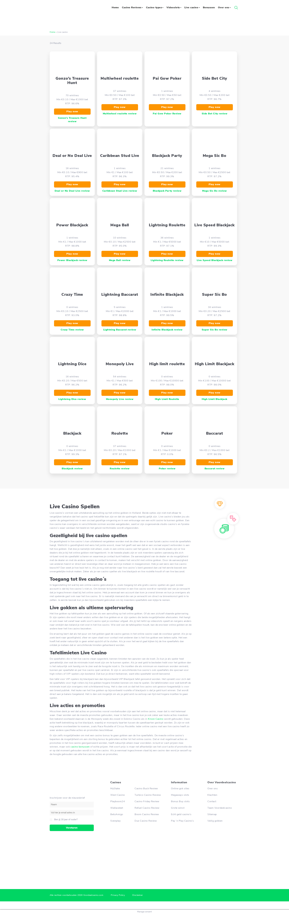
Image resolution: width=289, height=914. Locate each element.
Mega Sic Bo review (214, 191)
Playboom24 (117, 801)
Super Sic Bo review (214, 329)
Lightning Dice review (72, 399)
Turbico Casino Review (148, 795)
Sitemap (212, 814)
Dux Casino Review (146, 820)
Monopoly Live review (120, 399)
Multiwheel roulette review (120, 113)
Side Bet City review (214, 113)
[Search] (236, 8)
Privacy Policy (118, 895)
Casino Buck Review (146, 788)
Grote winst (177, 808)
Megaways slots (180, 795)
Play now (72, 111)
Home (115, 7)
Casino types (154, 7)
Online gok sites (180, 788)
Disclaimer (137, 895)
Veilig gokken (215, 820)
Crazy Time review (72, 329)
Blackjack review (72, 468)
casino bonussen (80, 746)
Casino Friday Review (147, 801)
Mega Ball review (119, 260)
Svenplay (115, 820)
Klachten (212, 795)
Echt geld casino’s (181, 814)
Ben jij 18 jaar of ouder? (66, 819)
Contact (211, 801)
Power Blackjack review (72, 260)
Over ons (223, 7)
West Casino (117, 795)
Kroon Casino (155, 719)
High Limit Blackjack (214, 399)
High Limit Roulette (167, 399)
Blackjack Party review (167, 191)
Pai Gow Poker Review (167, 113)
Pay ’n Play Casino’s (182, 820)
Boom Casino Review (147, 814)
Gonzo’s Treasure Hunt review (72, 119)
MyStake (115, 788)
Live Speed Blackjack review (214, 260)
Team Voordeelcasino (219, 808)
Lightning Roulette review (167, 260)
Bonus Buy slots (180, 801)
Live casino (191, 7)
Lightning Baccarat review (119, 329)
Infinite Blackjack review (167, 329)
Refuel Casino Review (147, 808)
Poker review (167, 468)
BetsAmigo (116, 814)
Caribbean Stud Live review (119, 191)
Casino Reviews (131, 7)
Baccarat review (215, 468)
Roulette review (120, 468)
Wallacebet (116, 808)
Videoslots (173, 7)
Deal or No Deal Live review (72, 191)
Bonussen (209, 7)
